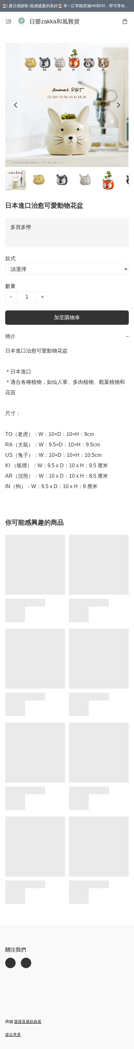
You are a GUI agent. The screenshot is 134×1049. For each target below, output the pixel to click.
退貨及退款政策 (27, 1021)
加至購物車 (67, 317)
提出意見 (13, 1034)
